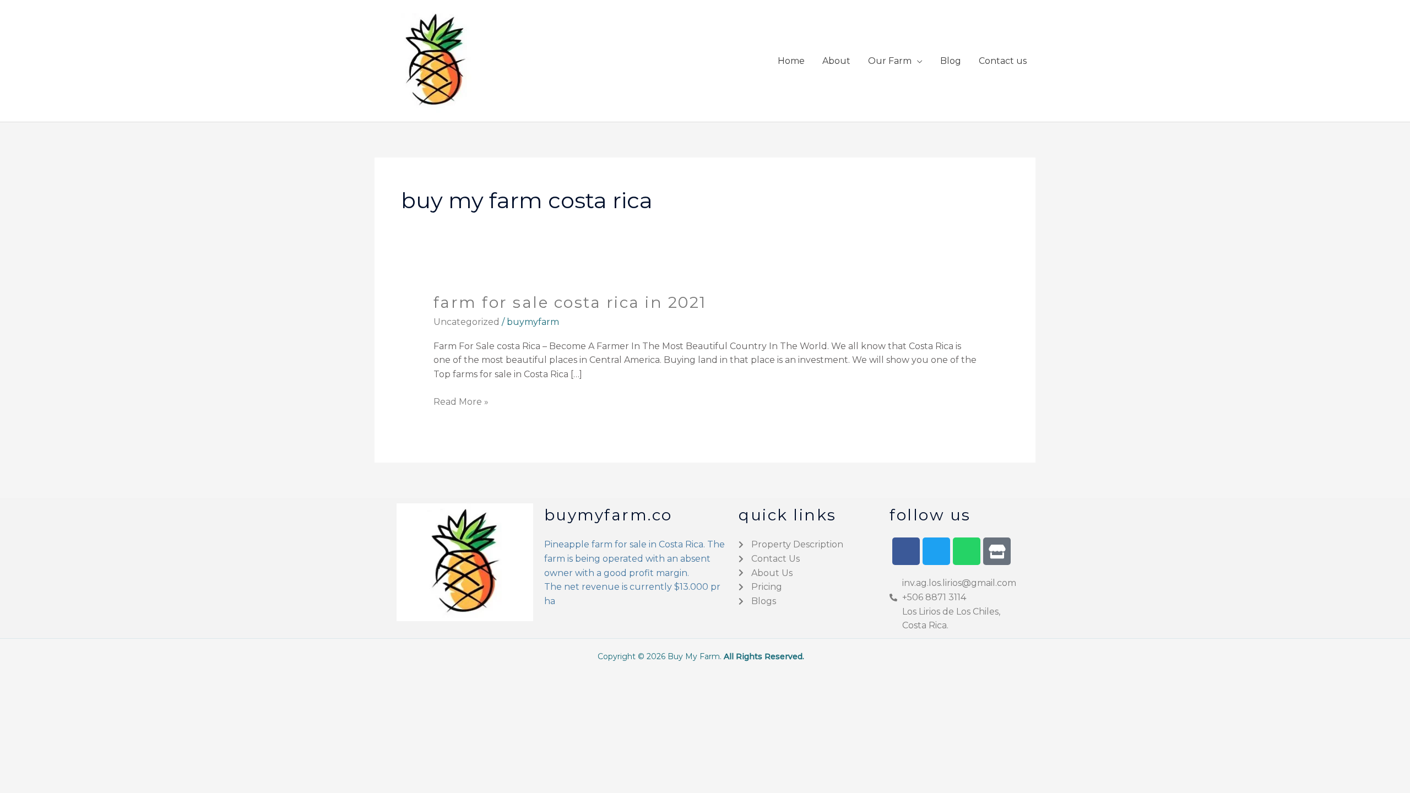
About (836, 61)
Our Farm (890, 61)
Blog (950, 61)
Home (791, 61)
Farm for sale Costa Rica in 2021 (570, 302)
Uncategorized (466, 322)
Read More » (461, 401)
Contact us (1003, 61)
